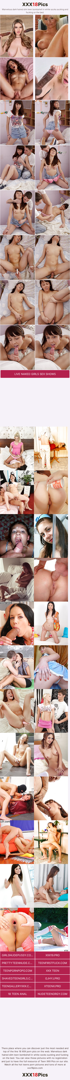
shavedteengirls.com (18, 978)
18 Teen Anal (17, 994)
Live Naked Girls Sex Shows (35, 374)
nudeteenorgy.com (52, 994)
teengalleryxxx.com (17, 986)
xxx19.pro (53, 955)
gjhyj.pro (52, 978)
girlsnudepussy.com (17, 955)
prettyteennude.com (18, 963)
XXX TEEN (52, 970)
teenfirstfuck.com (52, 963)
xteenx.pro (52, 986)
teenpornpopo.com (17, 970)
